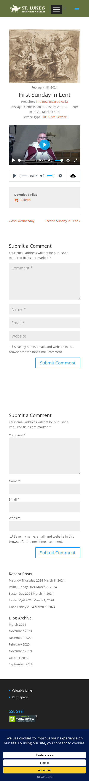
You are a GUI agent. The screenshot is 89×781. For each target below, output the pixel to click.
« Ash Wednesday (21, 221)
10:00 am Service (54, 117)
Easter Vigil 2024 (21, 600)
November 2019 (20, 651)
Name (14, 481)
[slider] (26, 160)
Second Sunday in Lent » (62, 221)
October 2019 (18, 658)
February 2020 (19, 644)
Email (14, 499)
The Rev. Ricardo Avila (52, 102)
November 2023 (20, 631)
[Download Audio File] (73, 176)
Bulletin (25, 200)
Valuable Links (22, 690)
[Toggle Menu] (56, 9)
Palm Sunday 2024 (22, 587)
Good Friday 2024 (21, 607)
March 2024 (17, 624)
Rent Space (20, 697)
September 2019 (21, 664)
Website (15, 518)
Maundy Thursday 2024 (26, 580)
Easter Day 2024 (20, 593)
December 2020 (20, 638)
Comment (17, 435)
